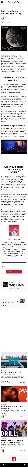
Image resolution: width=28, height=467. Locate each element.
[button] (2, 2)
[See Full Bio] (17, 257)
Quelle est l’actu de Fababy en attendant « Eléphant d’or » (10, 302)
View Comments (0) (13, 271)
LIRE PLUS (22, 382)
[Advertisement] (14, 329)
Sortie (4, 299)
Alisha (6, 17)
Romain (6, 381)
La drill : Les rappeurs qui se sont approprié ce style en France (12, 441)
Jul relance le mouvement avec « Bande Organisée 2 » (11, 373)
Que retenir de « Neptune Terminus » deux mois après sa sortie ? (16, 286)
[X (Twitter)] (14, 259)
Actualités (11, 282)
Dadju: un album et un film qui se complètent (12, 407)
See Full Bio (13, 257)
